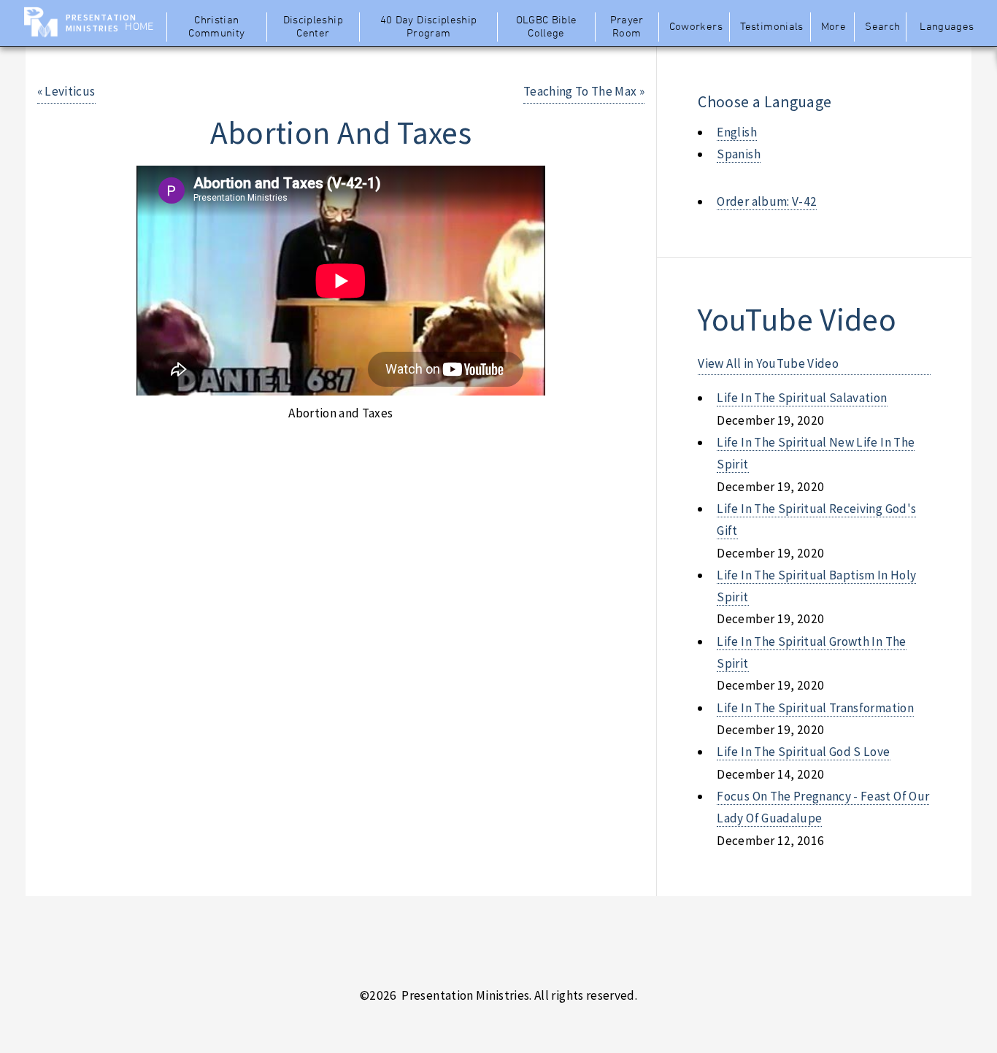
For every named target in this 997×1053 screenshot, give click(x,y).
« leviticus (66, 91)
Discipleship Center (313, 27)
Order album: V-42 (767, 201)
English (736, 132)
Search (882, 27)
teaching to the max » (583, 91)
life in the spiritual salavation (802, 398)
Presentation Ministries (101, 23)
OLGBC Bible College (546, 27)
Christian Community (216, 27)
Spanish (738, 154)
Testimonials (771, 27)
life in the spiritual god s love (803, 752)
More (833, 27)
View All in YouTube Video (768, 363)
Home (139, 27)
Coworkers (696, 27)
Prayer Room (627, 27)
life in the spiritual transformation (815, 708)
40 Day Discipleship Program (428, 27)
